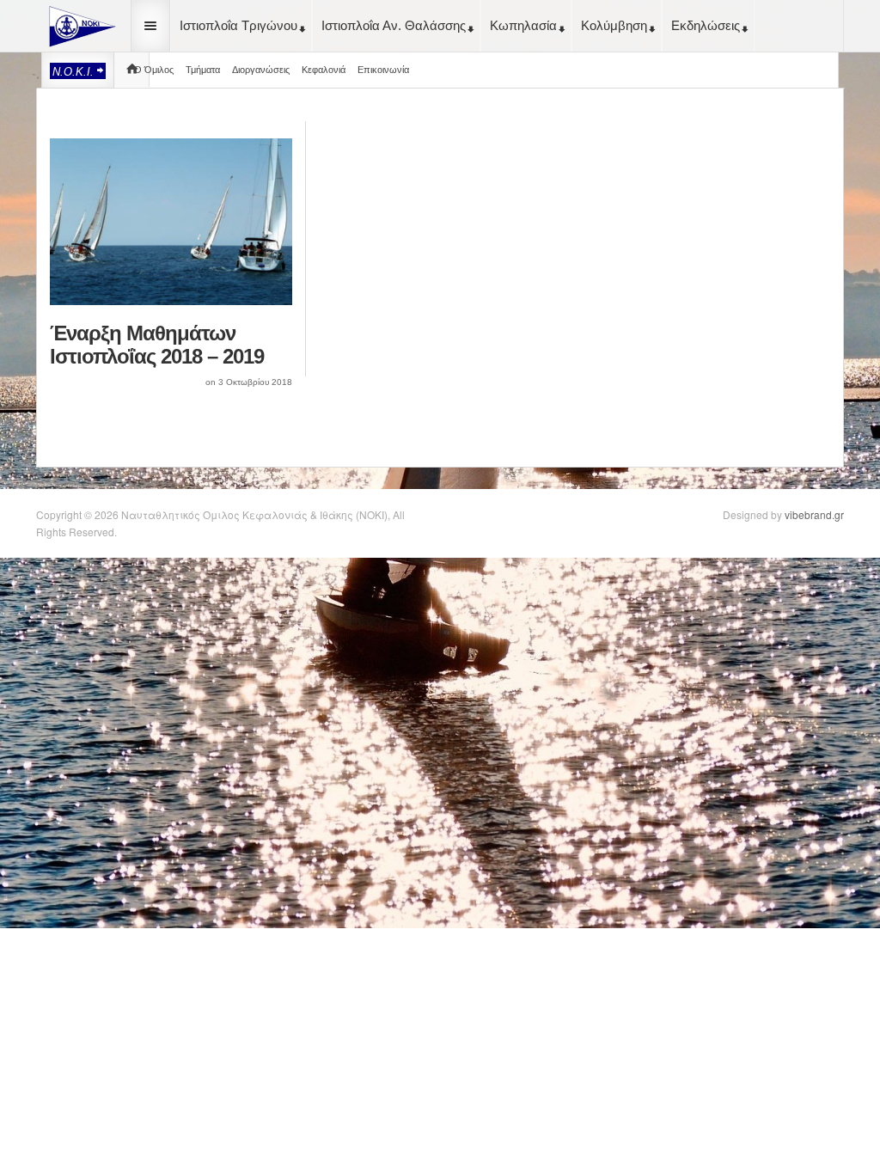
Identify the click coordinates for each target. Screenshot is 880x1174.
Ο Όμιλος (154, 69)
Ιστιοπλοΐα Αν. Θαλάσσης (393, 25)
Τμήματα (203, 69)
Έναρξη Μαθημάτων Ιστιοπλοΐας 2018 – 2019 (157, 344)
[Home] (79, 24)
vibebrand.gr (814, 514)
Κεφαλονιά (323, 69)
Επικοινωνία (383, 69)
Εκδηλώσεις (705, 25)
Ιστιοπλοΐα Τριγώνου (238, 25)
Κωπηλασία (523, 25)
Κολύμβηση (614, 25)
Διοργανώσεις (261, 69)
